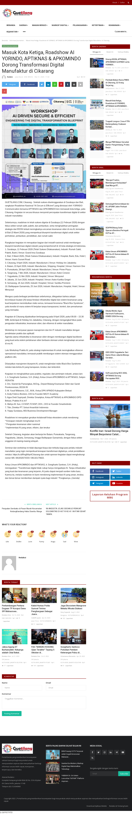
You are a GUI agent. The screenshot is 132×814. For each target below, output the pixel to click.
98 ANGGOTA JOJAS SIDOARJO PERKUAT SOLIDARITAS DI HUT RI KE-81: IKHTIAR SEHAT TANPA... (66, 511)
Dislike (18, 541)
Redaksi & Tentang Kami (118, 806)
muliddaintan (94, 439)
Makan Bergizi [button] (39, 25)
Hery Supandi (65, 612)
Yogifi (108, 150)
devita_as (109, 130)
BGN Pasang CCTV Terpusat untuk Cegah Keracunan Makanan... (72, 754)
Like (7, 541)
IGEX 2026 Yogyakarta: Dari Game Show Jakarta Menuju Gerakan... (117, 355)
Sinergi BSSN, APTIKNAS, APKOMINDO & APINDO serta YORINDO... (117, 62)
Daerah (23, 25)
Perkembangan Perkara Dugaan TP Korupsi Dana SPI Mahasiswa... (14, 608)
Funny (41, 541)
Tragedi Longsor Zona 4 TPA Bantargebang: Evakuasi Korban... (118, 124)
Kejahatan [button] (12, 31)
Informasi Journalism (17, 40)
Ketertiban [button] (97, 25)
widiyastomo (110, 88)
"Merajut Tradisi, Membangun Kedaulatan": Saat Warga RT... (116, 183)
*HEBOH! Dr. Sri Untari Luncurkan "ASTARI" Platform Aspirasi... (72, 778)
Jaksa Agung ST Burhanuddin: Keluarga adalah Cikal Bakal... (12, 650)
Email (48, 683)
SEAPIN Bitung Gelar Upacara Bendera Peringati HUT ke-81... (117, 230)
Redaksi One (6, 615)
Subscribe (124, 773)
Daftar (122, 2)
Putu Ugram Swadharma (114, 188)
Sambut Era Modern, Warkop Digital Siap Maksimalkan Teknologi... (72, 766)
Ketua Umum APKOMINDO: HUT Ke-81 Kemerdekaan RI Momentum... (117, 254)
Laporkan (6, 621)
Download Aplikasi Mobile (97, 806)
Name (4, 683)
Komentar (9, 676)
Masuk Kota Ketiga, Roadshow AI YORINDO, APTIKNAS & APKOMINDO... (117, 103)
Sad (64, 541)
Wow (76, 541)
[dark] (128, 2)
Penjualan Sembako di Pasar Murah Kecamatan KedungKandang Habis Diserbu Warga (22, 510)
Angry (53, 541)
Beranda (11, 25)
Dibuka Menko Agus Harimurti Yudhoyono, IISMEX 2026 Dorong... (115, 313)
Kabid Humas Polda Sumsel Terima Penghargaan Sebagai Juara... (41, 609)
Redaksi (10, 77)
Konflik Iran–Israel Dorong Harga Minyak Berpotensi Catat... (109, 432)
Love (30, 541)
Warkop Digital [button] (59, 25)
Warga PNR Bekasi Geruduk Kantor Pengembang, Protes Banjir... (117, 145)
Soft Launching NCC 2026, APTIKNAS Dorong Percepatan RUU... (116, 375)
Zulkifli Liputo (36, 618)
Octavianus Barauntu (68, 656)
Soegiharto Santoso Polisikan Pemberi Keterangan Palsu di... (71, 650)
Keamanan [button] (114, 25)
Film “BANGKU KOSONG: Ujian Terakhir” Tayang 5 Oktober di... (42, 650)
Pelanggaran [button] (79, 25)
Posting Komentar (11, 713)
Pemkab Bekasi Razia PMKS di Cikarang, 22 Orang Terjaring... (117, 82)
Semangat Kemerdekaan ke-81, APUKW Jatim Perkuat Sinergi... (118, 206)
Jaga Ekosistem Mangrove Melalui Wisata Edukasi (73, 607)
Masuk (115, 2)
